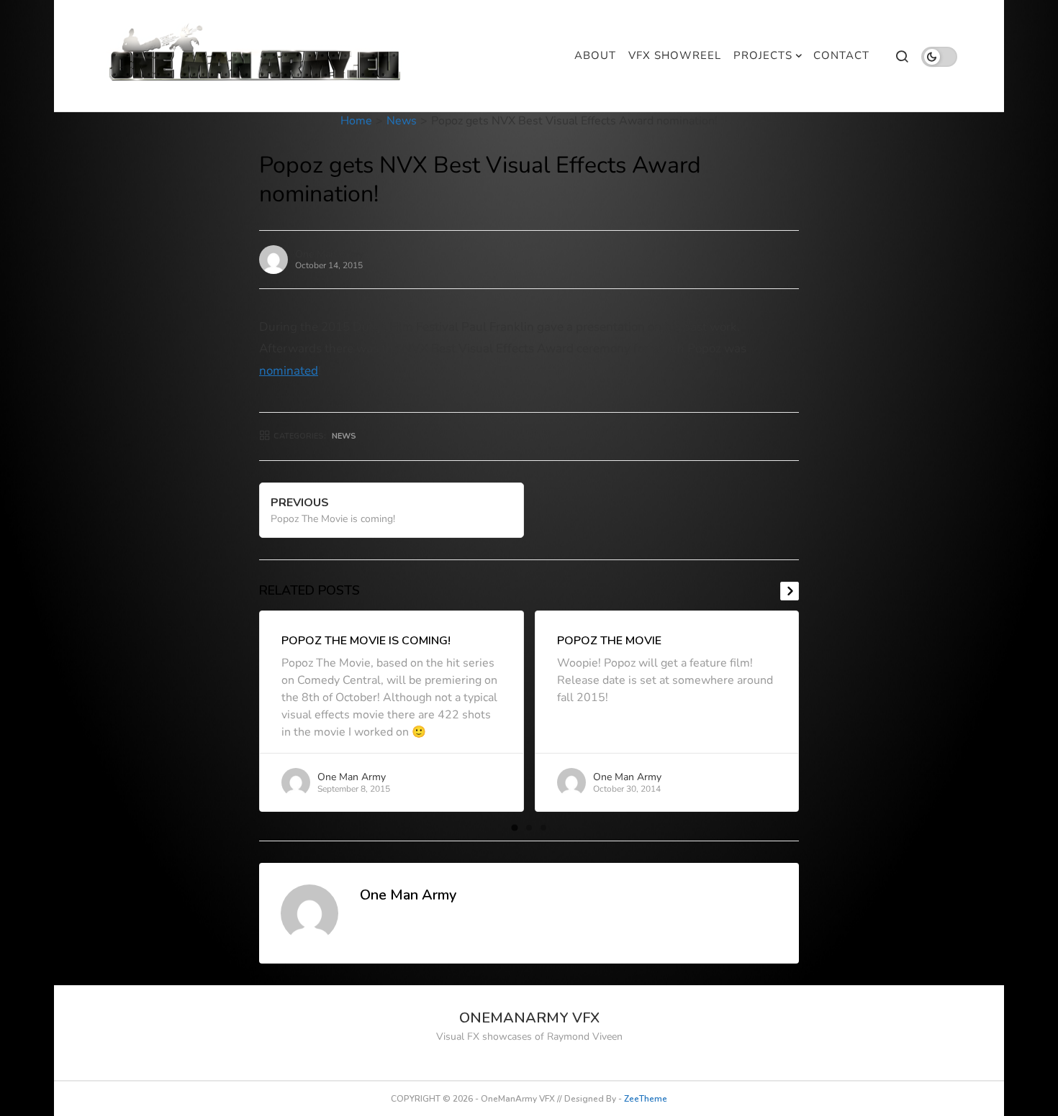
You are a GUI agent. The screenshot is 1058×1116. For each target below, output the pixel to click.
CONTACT (841, 55)
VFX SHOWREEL (674, 55)
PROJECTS (762, 55)
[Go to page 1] (514, 827)
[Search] (901, 55)
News (401, 121)
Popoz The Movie (609, 641)
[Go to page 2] (529, 828)
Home (356, 121)
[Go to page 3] (543, 828)
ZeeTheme (645, 1098)
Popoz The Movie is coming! (366, 641)
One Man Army (329, 254)
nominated (288, 370)
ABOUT (595, 55)
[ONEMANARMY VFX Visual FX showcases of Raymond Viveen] (256, 55)
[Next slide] (789, 591)
